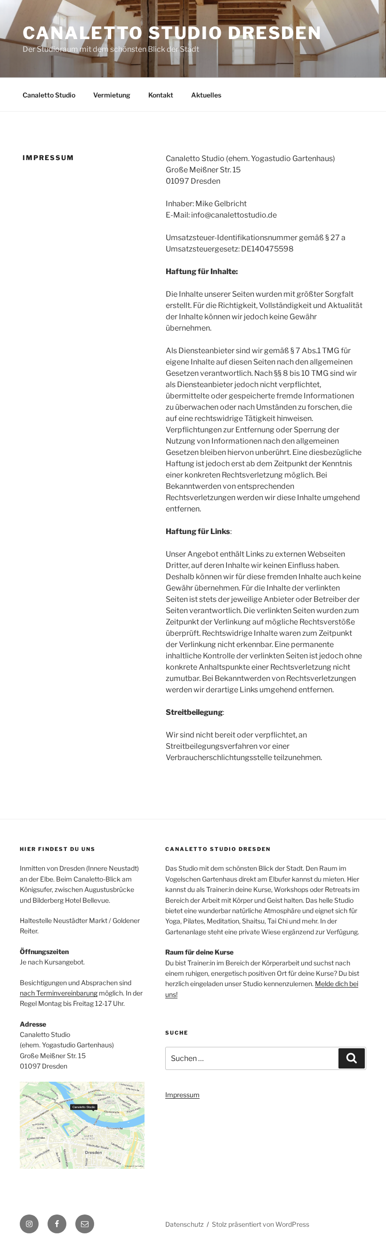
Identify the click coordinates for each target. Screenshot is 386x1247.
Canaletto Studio (49, 95)
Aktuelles (206, 95)
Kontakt (160, 95)
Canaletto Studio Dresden (172, 33)
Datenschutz (184, 1224)
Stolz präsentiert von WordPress (260, 1224)
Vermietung (111, 95)
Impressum (182, 1095)
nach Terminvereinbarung (58, 993)
